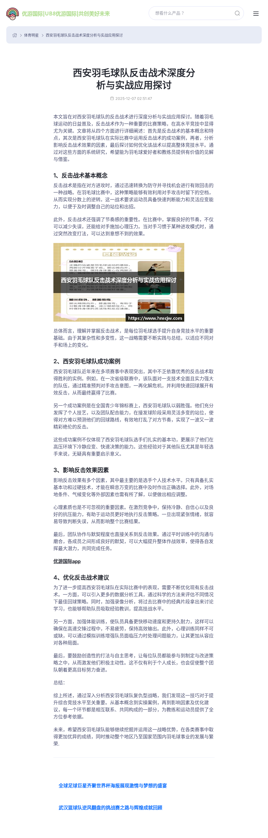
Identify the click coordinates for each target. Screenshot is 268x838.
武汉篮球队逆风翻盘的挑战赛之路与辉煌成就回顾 (110, 807)
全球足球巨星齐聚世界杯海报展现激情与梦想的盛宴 (113, 785)
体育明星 (31, 35)
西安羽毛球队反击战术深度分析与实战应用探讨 (84, 35)
